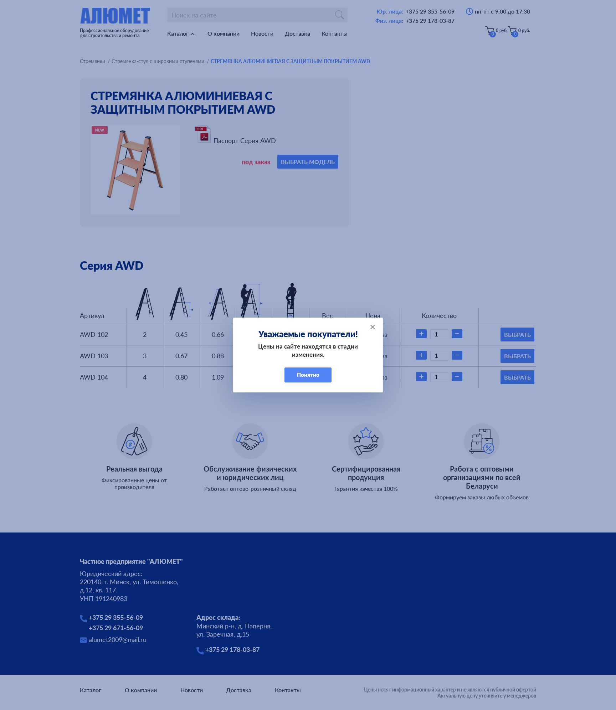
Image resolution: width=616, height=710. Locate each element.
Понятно (308, 374)
